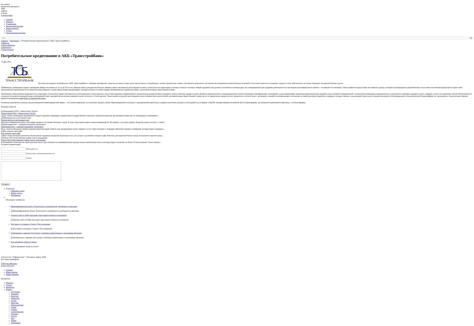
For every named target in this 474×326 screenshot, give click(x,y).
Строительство (17, 312)
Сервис (14, 309)
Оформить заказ (17, 191)
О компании (11, 24)
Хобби (13, 321)
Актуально (15, 292)
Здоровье (15, 294)
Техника (14, 314)
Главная (9, 20)
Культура (14, 296)
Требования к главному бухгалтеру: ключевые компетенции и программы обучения (46, 233)
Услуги (14, 316)
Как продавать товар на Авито (24, 242)
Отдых (14, 301)
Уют (12, 318)
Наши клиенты (12, 28)
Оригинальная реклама (15, 33)
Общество (15, 298)
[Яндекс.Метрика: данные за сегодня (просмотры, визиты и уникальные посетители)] (9, 264)
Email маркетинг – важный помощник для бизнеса (22, 127)
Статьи (9, 31)
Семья (13, 307)
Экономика (14, 41)
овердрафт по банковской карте (32, 98)
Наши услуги (16, 193)
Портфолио (15, 195)
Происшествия (17, 305)
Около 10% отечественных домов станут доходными (23, 140)
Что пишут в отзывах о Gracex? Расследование (30, 224)
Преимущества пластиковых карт (15, 120)
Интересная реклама (14, 26)
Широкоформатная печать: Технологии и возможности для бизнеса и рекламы (44, 206)
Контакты (10, 287)
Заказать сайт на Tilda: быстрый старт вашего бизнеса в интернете (39, 215)
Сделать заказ (6, 15)
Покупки (15, 303)
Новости (9, 22)
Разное (9, 289)
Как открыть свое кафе (10, 133)
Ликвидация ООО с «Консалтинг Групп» (18, 113)
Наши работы (11, 272)
